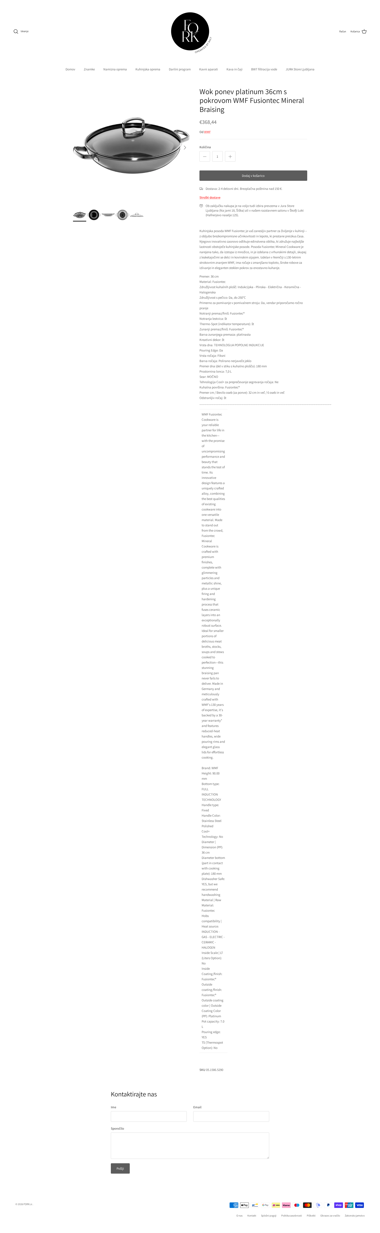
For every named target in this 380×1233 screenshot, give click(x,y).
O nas (239, 1215)
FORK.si (28, 1204)
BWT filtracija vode (264, 69)
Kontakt (251, 1215)
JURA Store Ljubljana (300, 69)
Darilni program (180, 69)
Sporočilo (117, 1128)
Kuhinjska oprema (147, 69)
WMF (207, 132)
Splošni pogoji (268, 1215)
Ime (113, 1107)
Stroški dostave (209, 197)
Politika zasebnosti (291, 1215)
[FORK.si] (190, 31)
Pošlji (120, 1168)
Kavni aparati (208, 69)
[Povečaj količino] (230, 156)
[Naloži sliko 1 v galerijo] (131, 145)
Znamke (89, 69)
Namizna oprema (115, 69)
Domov (70, 69)
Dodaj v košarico (253, 176)
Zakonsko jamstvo (355, 1215)
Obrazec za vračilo (330, 1215)
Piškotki (311, 1215)
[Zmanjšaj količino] (204, 156)
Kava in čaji (235, 69)
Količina (205, 147)
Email (197, 1107)
